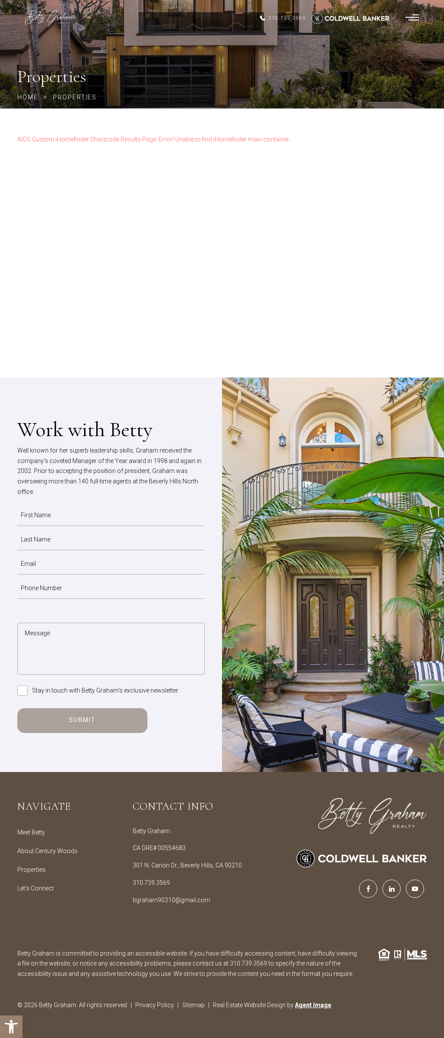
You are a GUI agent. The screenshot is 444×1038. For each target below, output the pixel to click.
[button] (11, 1026)
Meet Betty (31, 832)
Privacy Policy (154, 1005)
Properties (31, 869)
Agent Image (313, 1005)
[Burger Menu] (412, 18)
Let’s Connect (35, 888)
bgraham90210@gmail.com (171, 900)
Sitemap (193, 1005)
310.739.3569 (151, 882)
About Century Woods (47, 850)
